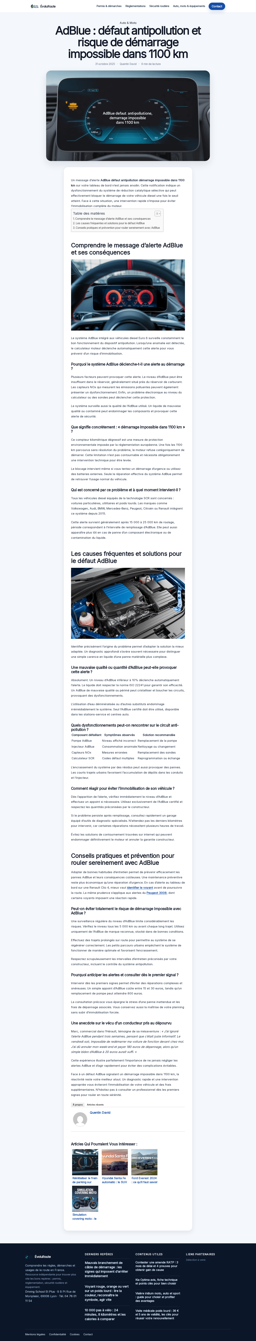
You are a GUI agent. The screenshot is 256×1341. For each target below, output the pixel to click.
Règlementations (135, 6)
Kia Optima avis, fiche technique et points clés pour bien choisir (156, 1281)
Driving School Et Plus (40, 1291)
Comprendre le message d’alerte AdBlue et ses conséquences (113, 218)
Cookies (75, 1334)
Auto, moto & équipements (189, 6)
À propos (78, 1104)
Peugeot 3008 (157, 893)
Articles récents (95, 1104)
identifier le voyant (140, 887)
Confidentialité (57, 1334)
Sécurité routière (159, 6)
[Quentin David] (80, 1125)
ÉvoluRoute (48, 6)
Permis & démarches (109, 6)
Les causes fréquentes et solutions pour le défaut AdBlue (110, 223)
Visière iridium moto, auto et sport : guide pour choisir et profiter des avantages (157, 1297)
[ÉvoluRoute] (34, 6)
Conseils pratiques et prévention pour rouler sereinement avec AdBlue (118, 227)
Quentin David (100, 1112)
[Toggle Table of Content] (156, 214)
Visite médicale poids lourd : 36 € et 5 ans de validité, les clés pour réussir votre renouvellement (157, 1314)
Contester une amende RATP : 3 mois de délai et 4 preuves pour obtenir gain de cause (156, 1266)
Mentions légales (35, 1334)
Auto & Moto (128, 23)
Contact (217, 6)
